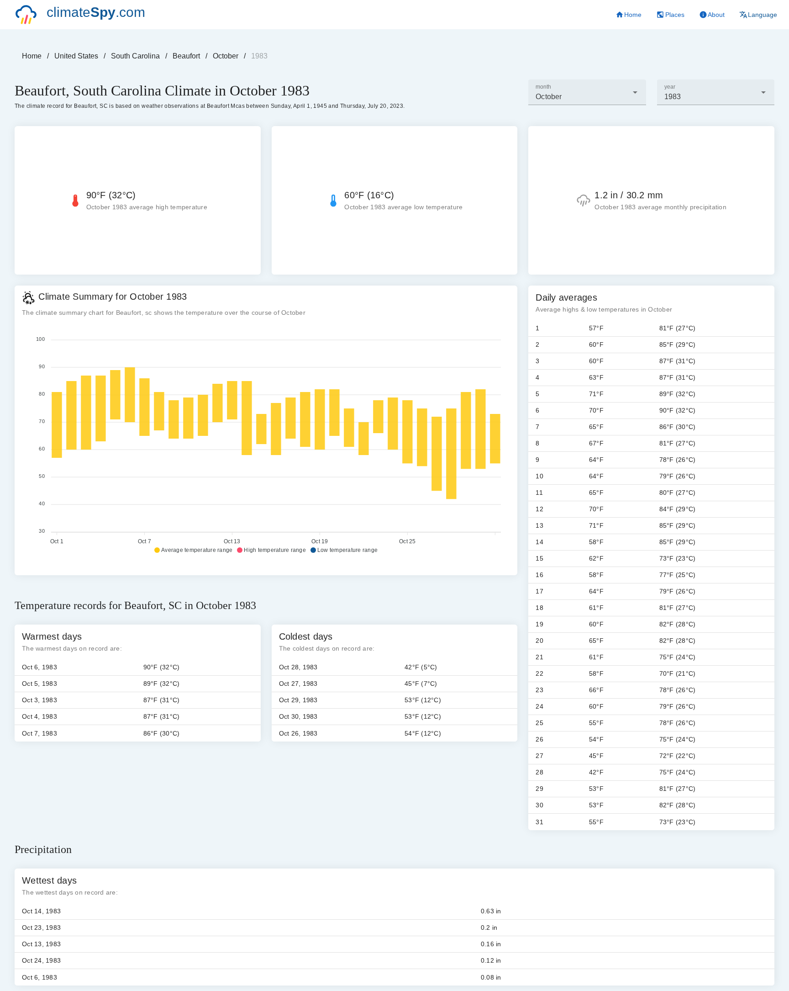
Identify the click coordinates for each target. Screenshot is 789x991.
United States (76, 56)
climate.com (96, 12)
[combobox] (587, 92)
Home (32, 56)
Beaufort (186, 56)
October (225, 56)
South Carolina (135, 56)
